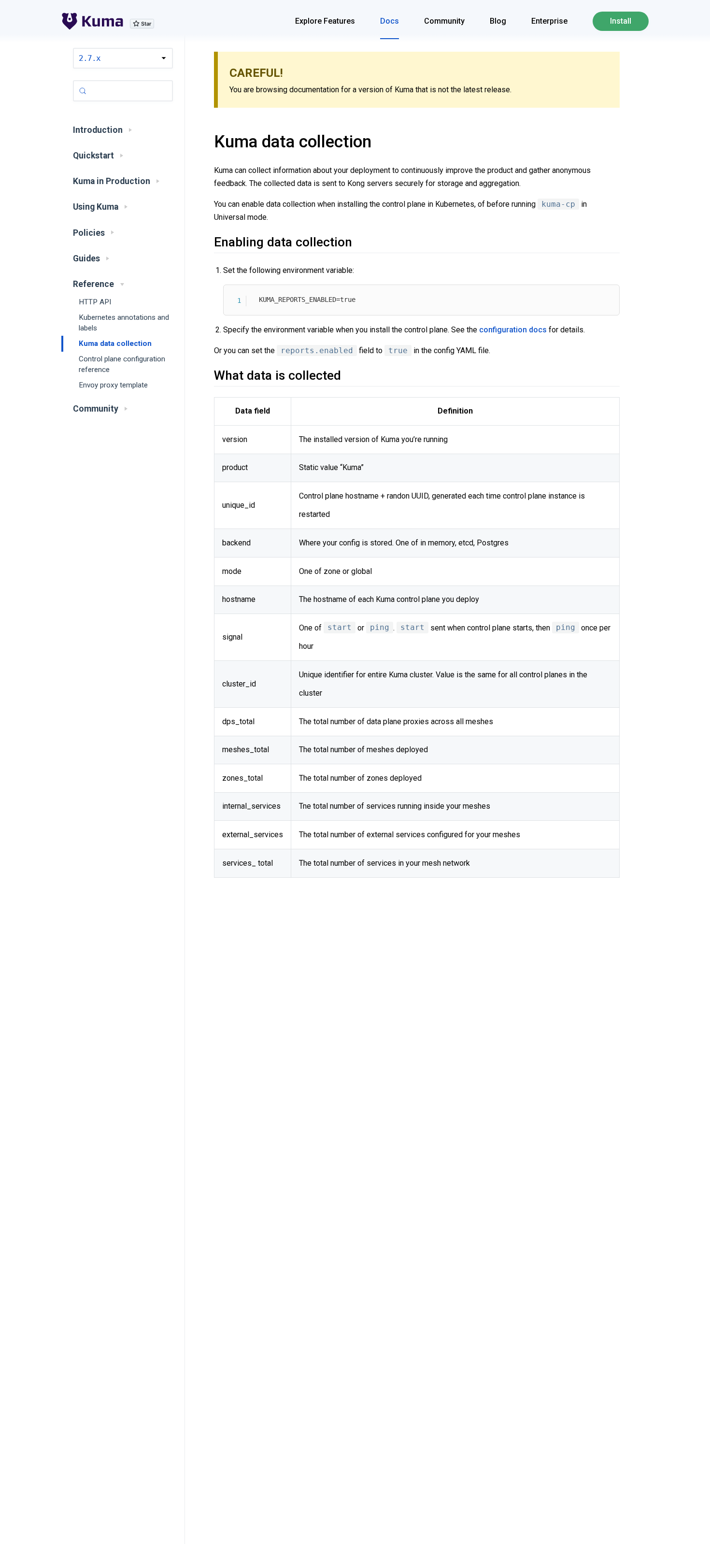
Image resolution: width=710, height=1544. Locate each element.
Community (444, 21)
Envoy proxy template (113, 385)
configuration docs (513, 329)
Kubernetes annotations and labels (124, 323)
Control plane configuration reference (122, 364)
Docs (389, 21)
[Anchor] (202, 141)
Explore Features (325, 21)
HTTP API (95, 302)
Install (620, 21)
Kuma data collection (115, 343)
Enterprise (549, 21)
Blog (498, 21)
